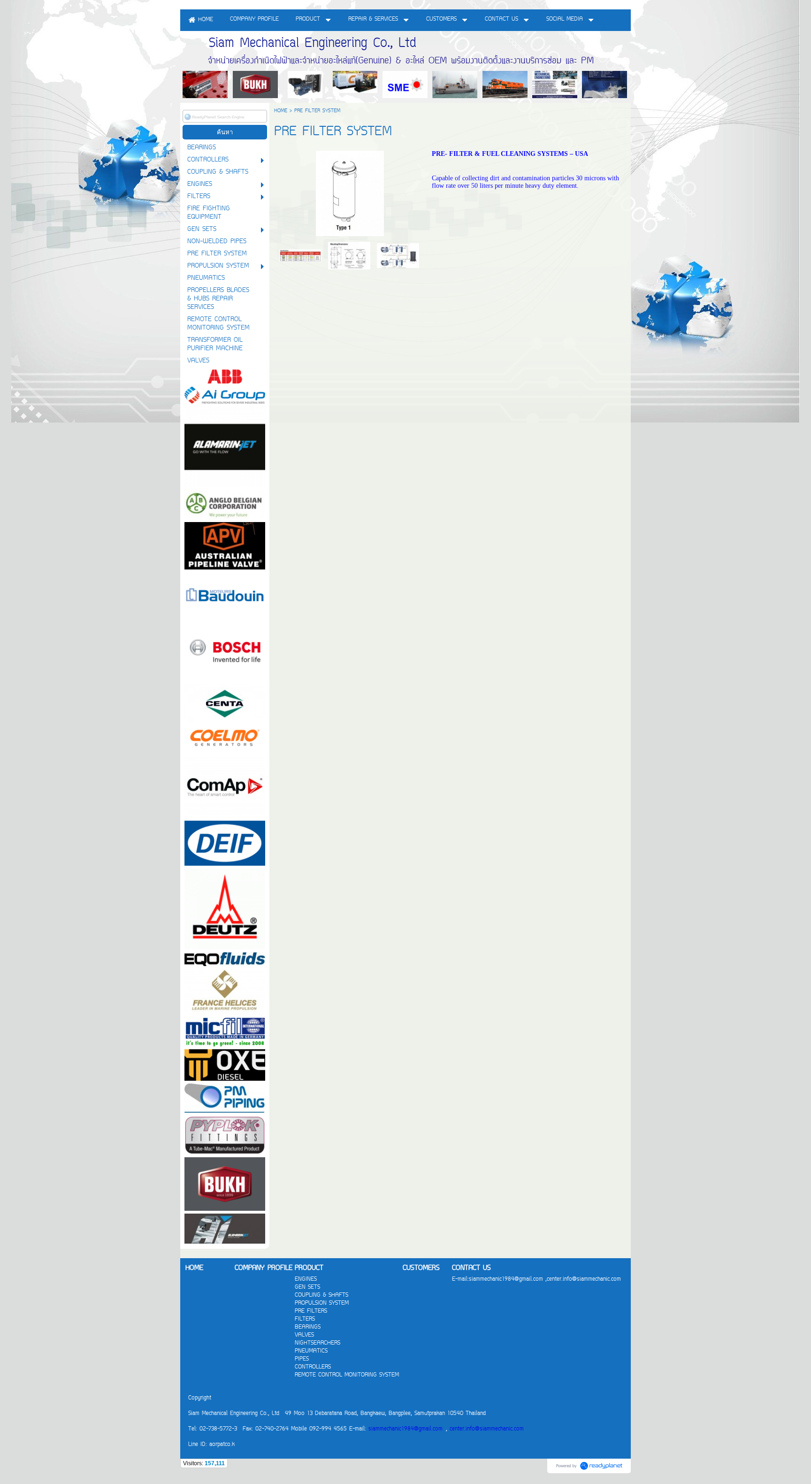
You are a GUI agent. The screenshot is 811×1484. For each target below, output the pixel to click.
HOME (280, 111)
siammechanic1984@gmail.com (405, 1429)
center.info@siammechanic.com (487, 1429)
